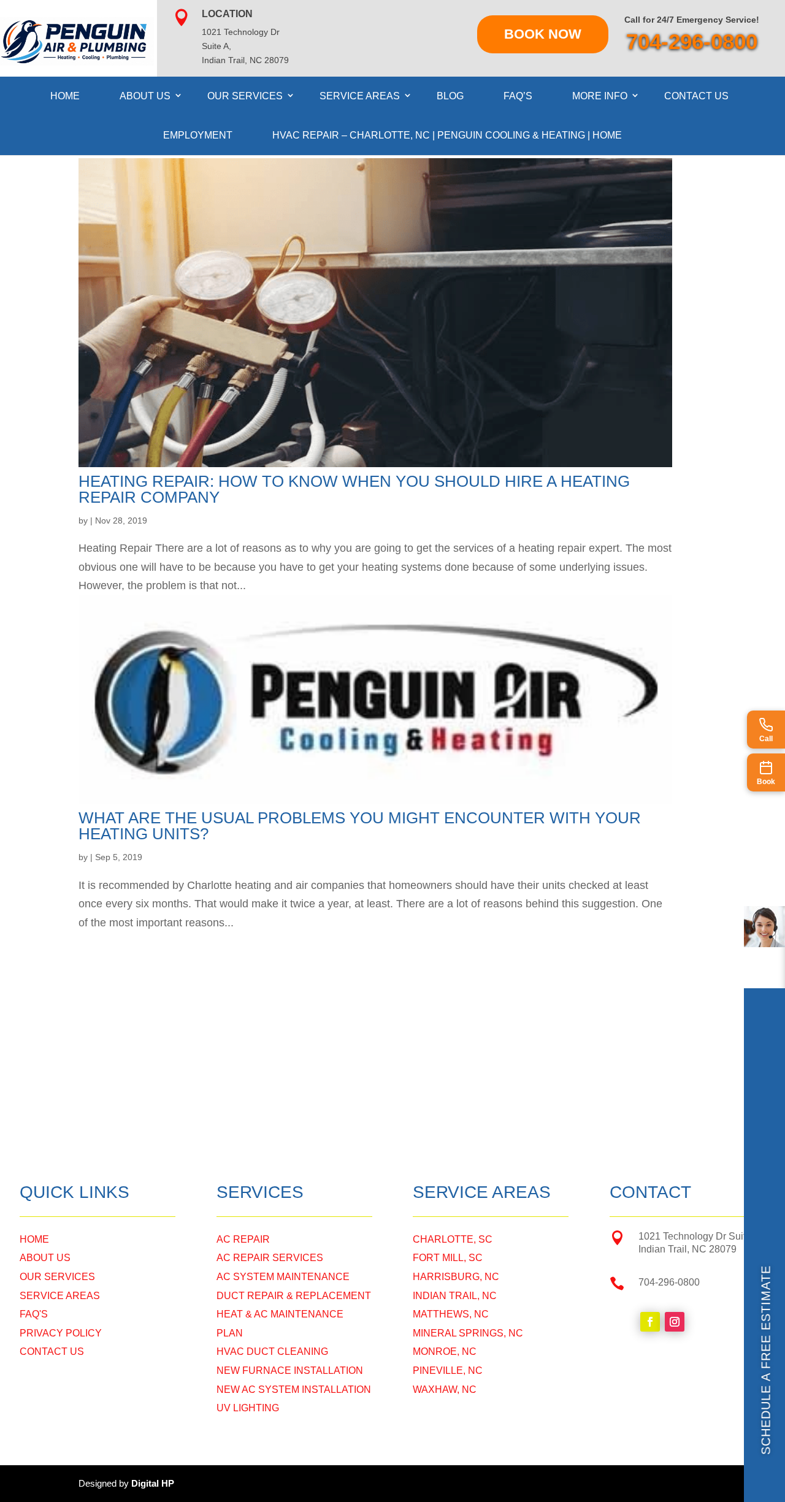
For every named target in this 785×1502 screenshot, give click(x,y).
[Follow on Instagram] (674, 1322)
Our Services (245, 96)
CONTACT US (52, 1351)
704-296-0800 (691, 41)
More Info (599, 96)
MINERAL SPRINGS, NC (468, 1333)
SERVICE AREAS (60, 1295)
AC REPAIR (243, 1239)
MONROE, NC (445, 1351)
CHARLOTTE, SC (452, 1239)
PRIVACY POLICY (61, 1333)
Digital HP (152, 1483)
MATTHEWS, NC (451, 1314)
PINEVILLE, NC (448, 1370)
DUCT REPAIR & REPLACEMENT (293, 1295)
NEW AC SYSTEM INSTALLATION (293, 1389)
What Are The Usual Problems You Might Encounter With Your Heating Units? (359, 826)
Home (65, 96)
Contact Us (696, 96)
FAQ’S (518, 96)
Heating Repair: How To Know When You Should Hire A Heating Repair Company (354, 489)
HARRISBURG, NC (456, 1276)
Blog (450, 96)
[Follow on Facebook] (650, 1322)
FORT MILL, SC (448, 1257)
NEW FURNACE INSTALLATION (289, 1370)
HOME (34, 1239)
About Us (145, 96)
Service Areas (360, 96)
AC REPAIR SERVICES (269, 1257)
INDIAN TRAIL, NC (455, 1295)
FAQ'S (34, 1314)
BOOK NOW (542, 34)
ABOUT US (45, 1257)
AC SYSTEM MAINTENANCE (283, 1276)
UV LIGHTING (247, 1408)
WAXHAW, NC (445, 1389)
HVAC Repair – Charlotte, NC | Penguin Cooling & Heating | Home (447, 135)
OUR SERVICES (57, 1276)
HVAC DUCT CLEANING (272, 1351)
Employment (197, 135)
